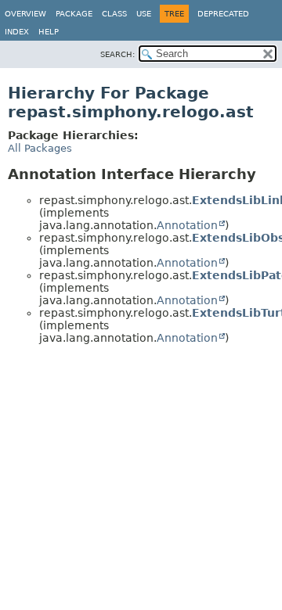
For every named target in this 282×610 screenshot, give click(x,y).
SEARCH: (117, 54)
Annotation (187, 225)
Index (17, 31)
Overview (25, 13)
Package (74, 13)
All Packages (40, 148)
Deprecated (223, 13)
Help (48, 31)
